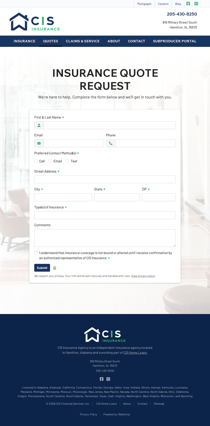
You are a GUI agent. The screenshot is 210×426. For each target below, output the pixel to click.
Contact (136, 41)
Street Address (47, 171)
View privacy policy (143, 276)
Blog (178, 4)
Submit (42, 268)
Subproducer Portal (174, 41)
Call (42, 161)
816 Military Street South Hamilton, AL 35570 (105, 363)
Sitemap (159, 403)
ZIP (146, 189)
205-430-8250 (182, 14)
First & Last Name (49, 117)
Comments (42, 225)
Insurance (24, 41)
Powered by (116, 414)
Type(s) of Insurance (50, 207)
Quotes (52, 41)
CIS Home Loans (135, 352)
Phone (110, 135)
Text (74, 161)
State (100, 189)
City (38, 189)
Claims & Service (82, 41)
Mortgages (144, 4)
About (113, 41)
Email (38, 135)
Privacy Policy (88, 414)
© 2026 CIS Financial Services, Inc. (68, 403)
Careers (163, 4)
